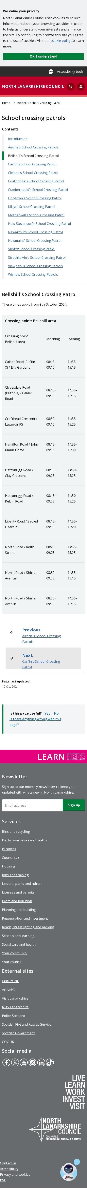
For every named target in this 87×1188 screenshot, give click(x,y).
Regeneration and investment (25, 918)
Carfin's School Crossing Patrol (32, 164)
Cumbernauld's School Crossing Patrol (38, 189)
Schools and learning (18, 936)
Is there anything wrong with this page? (35, 722)
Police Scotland (13, 1015)
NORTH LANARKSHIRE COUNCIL (33, 86)
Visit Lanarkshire (15, 998)
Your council (11, 962)
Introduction (18, 139)
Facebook (6, 1063)
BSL (3, 1180)
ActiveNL (9, 989)
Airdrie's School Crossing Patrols (33, 147)
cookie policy (61, 40)
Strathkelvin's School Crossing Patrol (37, 257)
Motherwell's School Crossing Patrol (36, 215)
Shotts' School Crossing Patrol (31, 249)
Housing (8, 866)
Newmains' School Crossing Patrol (34, 240)
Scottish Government (18, 1033)
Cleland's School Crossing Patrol (33, 172)
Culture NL (10, 981)
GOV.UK (8, 1042)
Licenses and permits (18, 892)
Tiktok (49, 1063)
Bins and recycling (16, 831)
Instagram (32, 1063)
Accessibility (9, 1169)
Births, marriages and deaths (24, 840)
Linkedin (41, 1063)
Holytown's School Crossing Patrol (35, 198)
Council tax (10, 857)
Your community (14, 953)
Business (9, 849)
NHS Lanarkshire (15, 1007)
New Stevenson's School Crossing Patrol (39, 223)
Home (6, 103)
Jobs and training (15, 875)
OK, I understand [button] (43, 56)
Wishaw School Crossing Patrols (33, 274)
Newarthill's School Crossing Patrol (35, 232)
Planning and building (19, 909)
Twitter (15, 1063)
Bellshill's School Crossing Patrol (33, 155)
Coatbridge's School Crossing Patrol (36, 181)
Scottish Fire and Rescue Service (26, 1024)
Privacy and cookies (15, 1174)
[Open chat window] (70, 1170)
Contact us (8, 1163)
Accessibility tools (70, 71)
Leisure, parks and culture (22, 883)
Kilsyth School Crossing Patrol (31, 206)
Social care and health (19, 944)
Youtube (23, 1063)
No (56, 713)
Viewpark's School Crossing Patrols (35, 266)
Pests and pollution (17, 901)
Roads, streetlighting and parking (28, 927)
